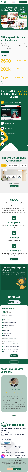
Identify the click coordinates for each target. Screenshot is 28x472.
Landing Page (4, 450)
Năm (17, 302)
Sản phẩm (4, 447)
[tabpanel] (14, 175)
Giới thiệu (18, 447)
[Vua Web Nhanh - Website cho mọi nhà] (5, 2)
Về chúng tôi (18, 450)
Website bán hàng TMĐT (7, 455)
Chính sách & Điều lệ (20, 455)
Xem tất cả (13, 186)
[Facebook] (3, 456)
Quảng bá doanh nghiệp (6, 452)
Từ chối (10, 469)
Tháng (11, 302)
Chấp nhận (17, 469)
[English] (14, 2)
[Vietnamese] (12, 2)
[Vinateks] (6, 442)
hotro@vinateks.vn (8, 438)
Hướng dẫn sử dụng (19, 452)
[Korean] (15, 2)
